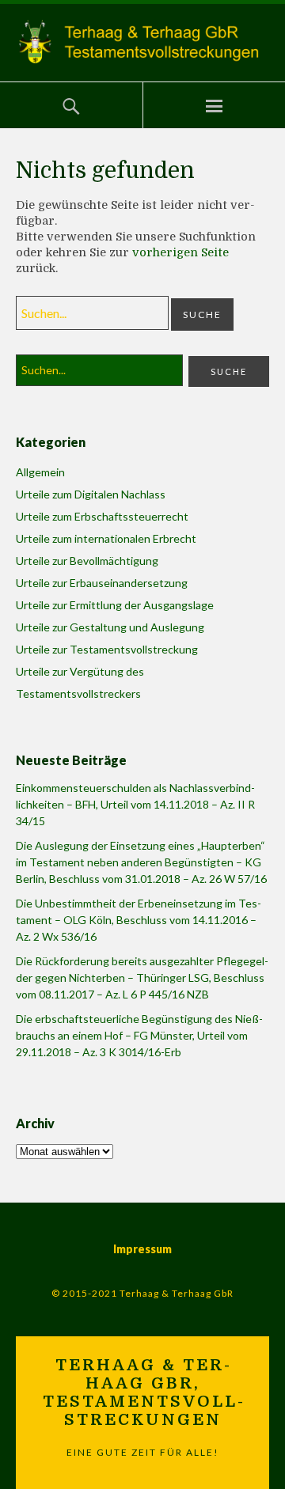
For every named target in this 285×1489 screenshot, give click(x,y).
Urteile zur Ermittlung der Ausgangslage (115, 605)
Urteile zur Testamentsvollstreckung (107, 649)
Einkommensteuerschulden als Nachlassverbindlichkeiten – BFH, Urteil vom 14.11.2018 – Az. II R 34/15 (135, 804)
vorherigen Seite (180, 252)
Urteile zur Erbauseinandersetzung (102, 582)
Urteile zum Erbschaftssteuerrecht (102, 516)
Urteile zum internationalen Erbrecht (106, 538)
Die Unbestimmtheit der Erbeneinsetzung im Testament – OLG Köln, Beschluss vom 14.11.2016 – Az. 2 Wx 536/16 (138, 919)
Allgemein (40, 472)
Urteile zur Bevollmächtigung (87, 560)
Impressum (142, 1249)
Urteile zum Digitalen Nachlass (90, 494)
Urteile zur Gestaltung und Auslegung (110, 627)
